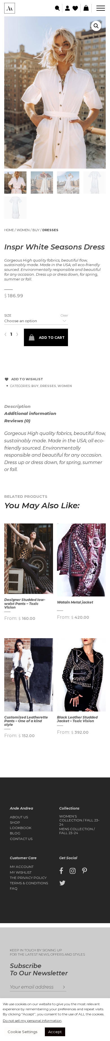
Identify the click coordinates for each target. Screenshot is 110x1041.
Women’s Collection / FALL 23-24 (79, 820)
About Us (19, 817)
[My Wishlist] (75, 8)
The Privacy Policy (28, 878)
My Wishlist (21, 872)
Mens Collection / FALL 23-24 (77, 831)
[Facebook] (61, 871)
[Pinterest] (84, 871)
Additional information (30, 413)
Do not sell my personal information (32, 1020)
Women (23, 230)
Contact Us (21, 839)
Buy (35, 230)
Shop (15, 823)
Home (9, 230)
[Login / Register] (67, 8)
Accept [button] (55, 1031)
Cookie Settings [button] (22, 1031)
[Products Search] (58, 8)
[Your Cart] (86, 8)
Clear (64, 315)
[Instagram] (73, 871)
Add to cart (52, 337)
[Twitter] (62, 883)
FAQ (13, 888)
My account (22, 867)
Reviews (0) (17, 420)
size (7, 315)
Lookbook (20, 828)
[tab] (24, 406)
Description (17, 406)
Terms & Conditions (29, 883)
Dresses (50, 230)
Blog (15, 833)
